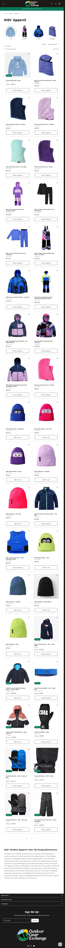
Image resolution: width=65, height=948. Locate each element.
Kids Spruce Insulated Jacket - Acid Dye (17, 297)
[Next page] (36, 838)
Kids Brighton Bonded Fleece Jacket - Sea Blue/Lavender (17, 385)
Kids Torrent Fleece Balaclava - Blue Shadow (45, 81)
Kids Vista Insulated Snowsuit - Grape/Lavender (15, 210)
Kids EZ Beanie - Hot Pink (13, 514)
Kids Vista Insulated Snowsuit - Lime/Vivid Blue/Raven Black (43, 297)
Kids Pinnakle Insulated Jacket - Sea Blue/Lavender (17, 341)
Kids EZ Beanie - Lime (12, 644)
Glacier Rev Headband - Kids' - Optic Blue (45, 688)
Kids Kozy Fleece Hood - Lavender (44, 124)
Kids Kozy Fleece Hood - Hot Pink (44, 385)
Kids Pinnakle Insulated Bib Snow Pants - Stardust (44, 254)
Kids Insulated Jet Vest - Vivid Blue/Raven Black (15, 558)
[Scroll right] (62, 32)
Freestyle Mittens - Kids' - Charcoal (16, 820)
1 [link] (27, 838)
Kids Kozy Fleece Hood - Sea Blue (15, 124)
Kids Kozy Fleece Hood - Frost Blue (16, 167)
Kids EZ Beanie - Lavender (42, 471)
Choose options (18, 90)
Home (5, 13)
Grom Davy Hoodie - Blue (13, 80)
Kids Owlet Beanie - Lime (41, 558)
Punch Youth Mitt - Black (41, 732)
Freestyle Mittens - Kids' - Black (43, 776)
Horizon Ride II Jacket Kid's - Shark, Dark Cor (16, 732)
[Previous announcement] (3, 9)
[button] (3, 4)
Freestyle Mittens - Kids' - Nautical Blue (16, 776)
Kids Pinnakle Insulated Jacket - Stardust (43, 341)
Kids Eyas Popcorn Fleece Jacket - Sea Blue (45, 514)
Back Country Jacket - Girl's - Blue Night (44, 644)
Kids (10, 13)
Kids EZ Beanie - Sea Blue (13, 601)
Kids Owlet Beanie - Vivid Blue (15, 429)
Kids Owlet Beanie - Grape (13, 471)
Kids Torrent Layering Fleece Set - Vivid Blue (16, 254)
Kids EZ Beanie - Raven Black (42, 601)
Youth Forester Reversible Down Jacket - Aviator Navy (15, 688)
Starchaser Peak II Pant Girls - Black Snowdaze (45, 820)
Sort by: (44, 44)
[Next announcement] (60, 9)
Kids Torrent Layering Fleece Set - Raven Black (44, 210)
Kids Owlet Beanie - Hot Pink (42, 429)
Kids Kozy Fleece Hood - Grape (43, 167)
